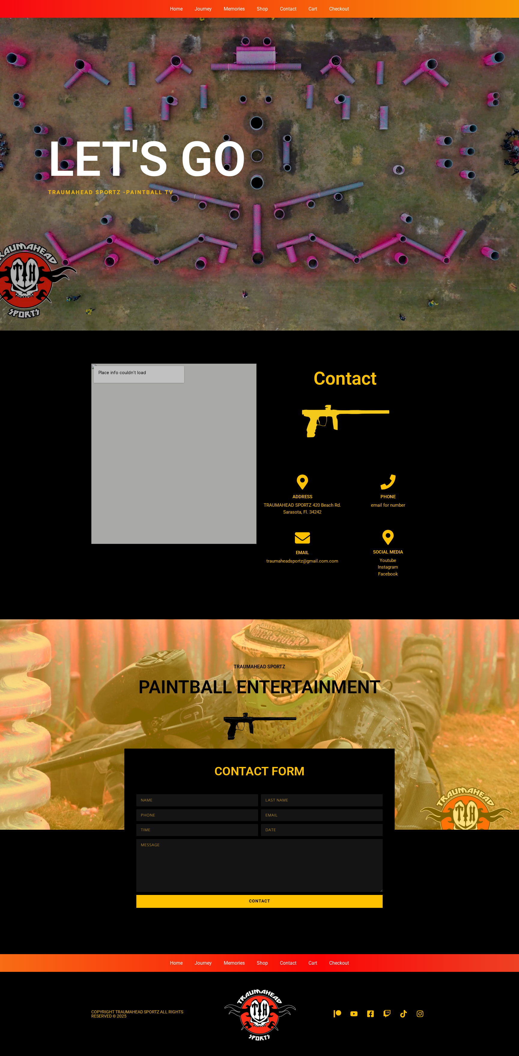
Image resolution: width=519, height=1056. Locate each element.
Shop (262, 9)
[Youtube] (354, 1013)
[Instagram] (420, 1013)
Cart (312, 9)
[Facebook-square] (370, 1013)
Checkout (339, 9)
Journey (203, 9)
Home (176, 9)
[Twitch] (387, 1013)
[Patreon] (337, 1013)
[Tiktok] (403, 1013)
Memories (234, 9)
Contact (288, 9)
